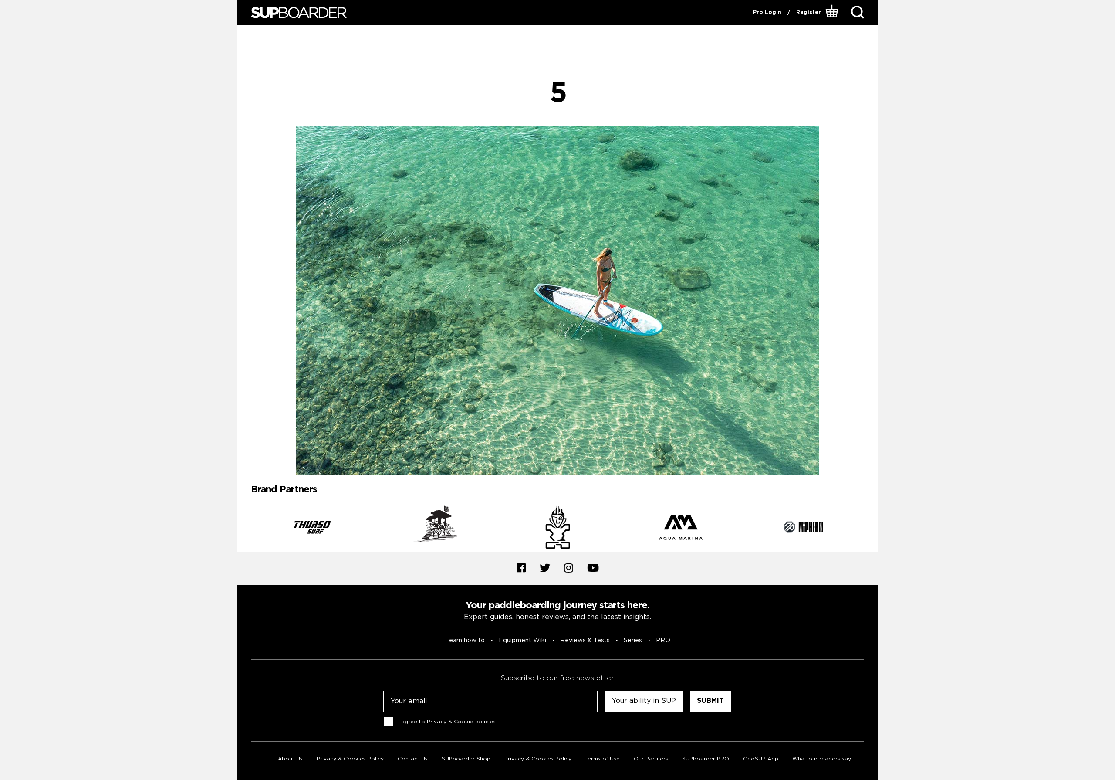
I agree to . (447, 721)
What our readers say (821, 758)
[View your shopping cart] (833, 12)
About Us (290, 758)
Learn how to (465, 640)
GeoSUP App (760, 758)
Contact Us (413, 758)
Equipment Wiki (522, 640)
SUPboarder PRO (705, 758)
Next (870, 528)
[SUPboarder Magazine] (299, 13)
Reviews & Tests (585, 640)
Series (633, 640)
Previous (244, 528)
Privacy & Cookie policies (461, 721)
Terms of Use (602, 758)
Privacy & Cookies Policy (350, 758)
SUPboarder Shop (466, 758)
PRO (663, 640)
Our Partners (651, 758)
